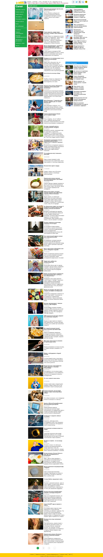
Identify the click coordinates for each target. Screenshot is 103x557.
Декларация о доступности (19, 40)
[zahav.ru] (73, 2)
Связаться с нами (20, 43)
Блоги (17, 23)
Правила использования (19, 32)
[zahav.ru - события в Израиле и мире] (76, 2)
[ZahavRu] (80, 2)
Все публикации (20, 26)
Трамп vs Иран (31, 3)
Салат (19, 6)
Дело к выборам (40, 3)
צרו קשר (17, 45)
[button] (42, 20)
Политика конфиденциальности (21, 36)
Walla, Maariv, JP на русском (60, 3)
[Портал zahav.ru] (83, 2)
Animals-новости (20, 21)
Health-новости (19, 14)
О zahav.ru (18, 29)
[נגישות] (86, 2)
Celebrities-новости (20, 9)
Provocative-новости (21, 19)
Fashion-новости (20, 12)
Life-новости (19, 16)
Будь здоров (49, 3)
